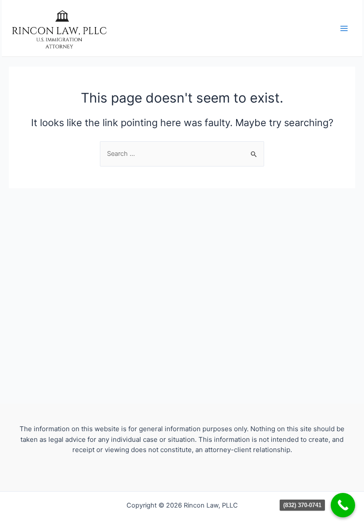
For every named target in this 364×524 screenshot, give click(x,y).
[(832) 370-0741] (343, 505)
